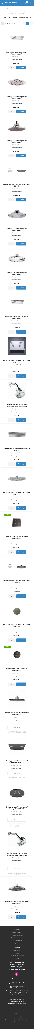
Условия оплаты (17, 933)
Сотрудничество (17, 940)
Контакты (17, 950)
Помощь (17, 929)
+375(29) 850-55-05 (17, 983)
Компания (17, 947)
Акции (17, 958)
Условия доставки (17, 935)
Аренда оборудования (17, 955)
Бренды (17, 943)
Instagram (16, 974)
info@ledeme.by (18, 987)
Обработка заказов (17, 938)
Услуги (17, 953)
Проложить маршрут (18, 995)
